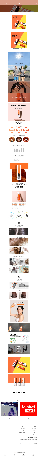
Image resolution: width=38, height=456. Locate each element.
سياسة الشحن (35, 434)
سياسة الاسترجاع (35, 430)
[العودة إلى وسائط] (19, 397)
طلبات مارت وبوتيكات (28, 417)
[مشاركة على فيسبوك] (24, 392)
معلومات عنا (23, 428)
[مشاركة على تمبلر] (16, 392)
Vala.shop (14, 452)
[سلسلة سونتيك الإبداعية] (14, 397)
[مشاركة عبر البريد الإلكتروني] (14, 392)
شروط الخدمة (35, 432)
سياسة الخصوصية (34, 428)
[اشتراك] (21, 443)
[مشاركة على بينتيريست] (19, 392)
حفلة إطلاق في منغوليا (9, 417)
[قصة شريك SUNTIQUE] (23, 397)
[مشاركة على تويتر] (21, 392)
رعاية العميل (23, 430)
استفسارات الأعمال (22, 432)
